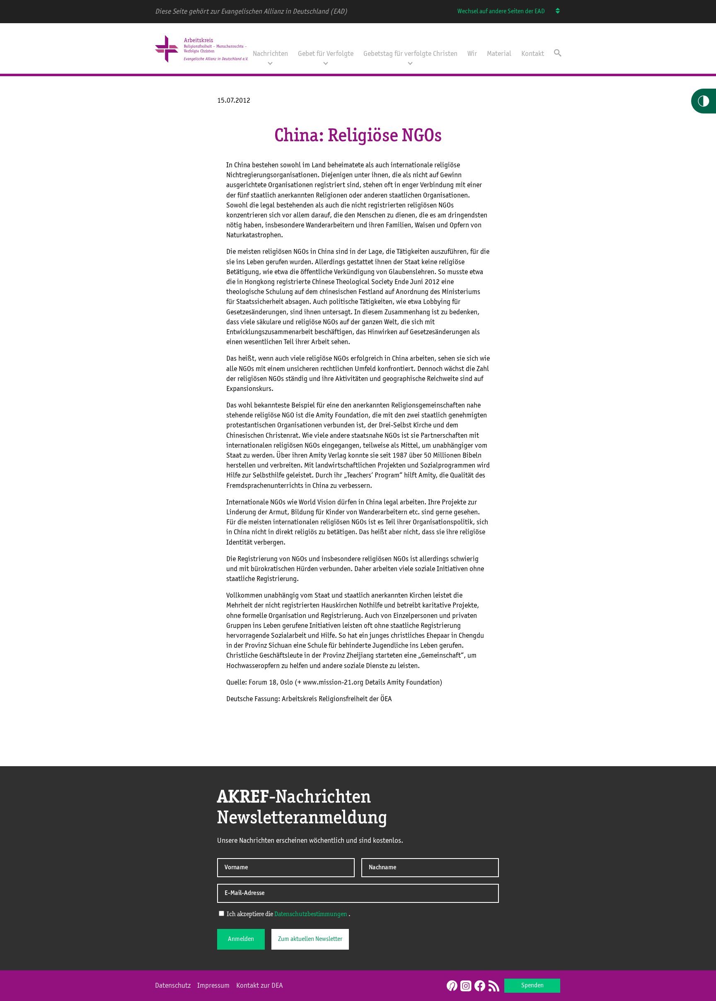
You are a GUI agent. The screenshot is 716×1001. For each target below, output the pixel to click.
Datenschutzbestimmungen (310, 914)
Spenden (532, 985)
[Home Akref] (201, 63)
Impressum (213, 985)
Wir (472, 54)
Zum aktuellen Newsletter (310, 939)
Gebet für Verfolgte (325, 54)
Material (499, 54)
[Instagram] (465, 986)
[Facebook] (480, 986)
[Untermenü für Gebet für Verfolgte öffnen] (326, 62)
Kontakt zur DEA (259, 985)
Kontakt (532, 54)
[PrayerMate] (451, 985)
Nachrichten (270, 54)
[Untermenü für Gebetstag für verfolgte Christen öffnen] (410, 62)
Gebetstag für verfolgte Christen (410, 54)
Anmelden (241, 939)
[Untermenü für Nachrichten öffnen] (270, 62)
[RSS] (494, 986)
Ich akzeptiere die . (288, 914)
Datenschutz (173, 985)
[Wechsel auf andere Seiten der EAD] (554, 11)
